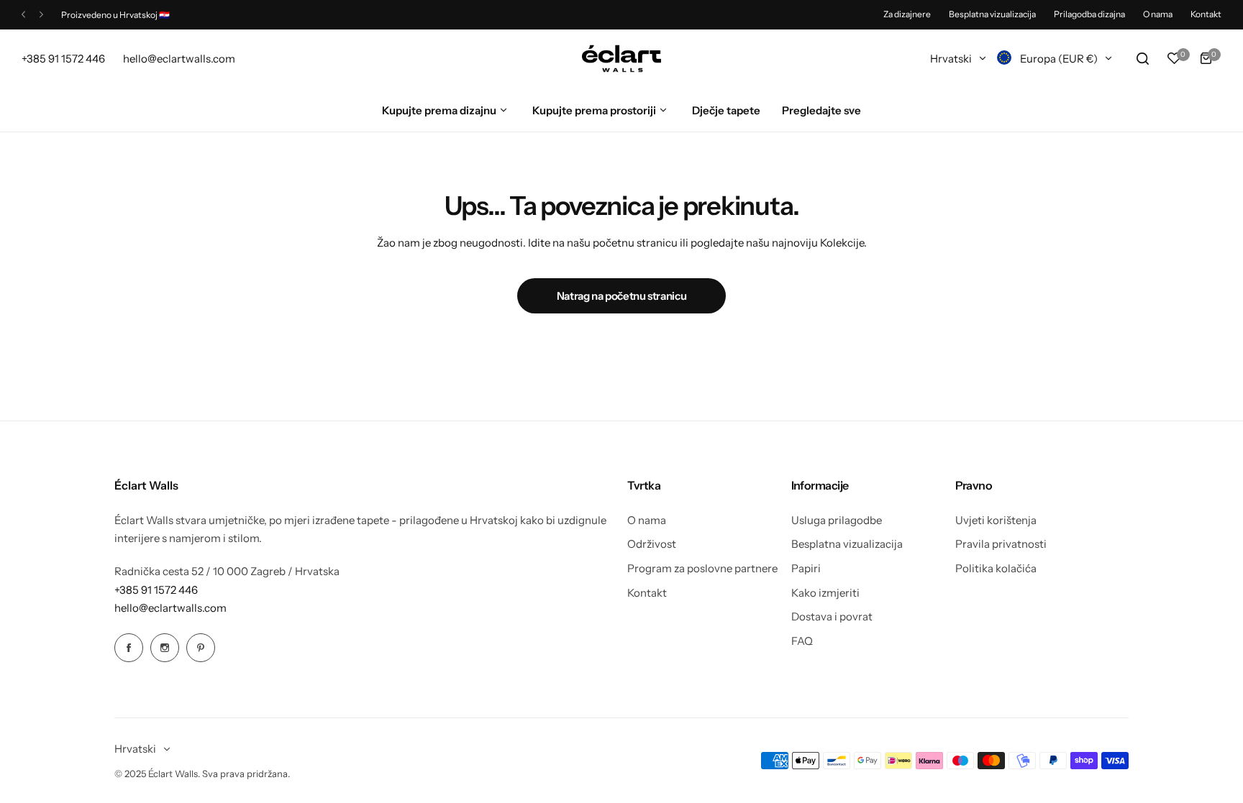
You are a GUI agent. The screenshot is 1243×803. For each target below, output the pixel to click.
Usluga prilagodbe (836, 520)
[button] (23, 15)
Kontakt (1205, 14)
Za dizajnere (907, 14)
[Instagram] (164, 647)
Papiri (806, 568)
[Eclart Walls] (621, 59)
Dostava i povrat (832, 616)
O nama (1158, 14)
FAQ (802, 641)
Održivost (651, 544)
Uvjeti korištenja (996, 520)
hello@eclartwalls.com (170, 608)
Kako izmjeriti (825, 593)
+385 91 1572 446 (156, 590)
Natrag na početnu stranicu (622, 296)
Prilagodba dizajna (1089, 14)
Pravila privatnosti (1001, 544)
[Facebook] (128, 647)
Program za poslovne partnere (702, 568)
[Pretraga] (1142, 58)
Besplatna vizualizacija (992, 14)
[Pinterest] (200, 647)
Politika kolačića (996, 568)
